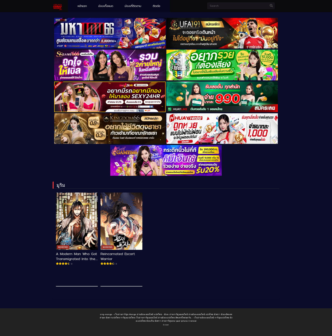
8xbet (166, 324)
